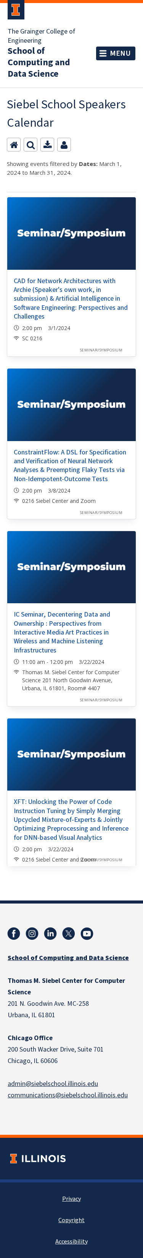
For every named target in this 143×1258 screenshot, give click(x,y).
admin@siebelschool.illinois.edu (53, 1084)
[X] (68, 933)
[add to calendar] (47, 144)
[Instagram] (32, 933)
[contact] (64, 144)
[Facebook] (13, 933)
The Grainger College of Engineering (41, 36)
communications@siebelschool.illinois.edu (68, 1095)
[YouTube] (87, 933)
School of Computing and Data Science (39, 62)
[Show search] (30, 144)
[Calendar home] (14, 144)
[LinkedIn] (50, 933)
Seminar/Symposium (101, 350)
